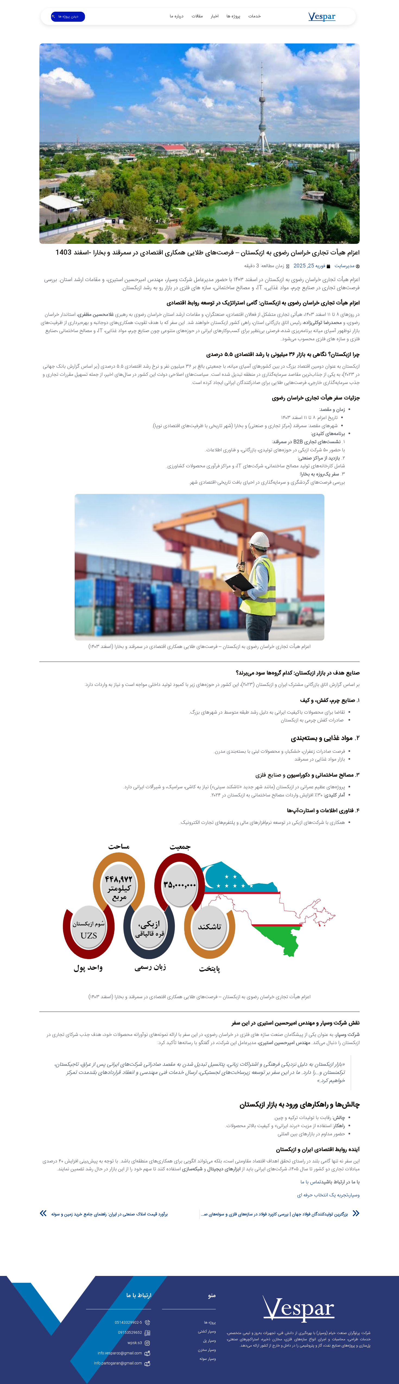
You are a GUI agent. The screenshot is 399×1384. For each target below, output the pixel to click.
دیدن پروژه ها (68, 17)
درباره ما (176, 16)
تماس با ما (310, 1182)
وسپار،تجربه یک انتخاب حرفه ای (328, 1195)
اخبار (214, 16)
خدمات (254, 16)
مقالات (197, 16)
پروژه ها (233, 16)
